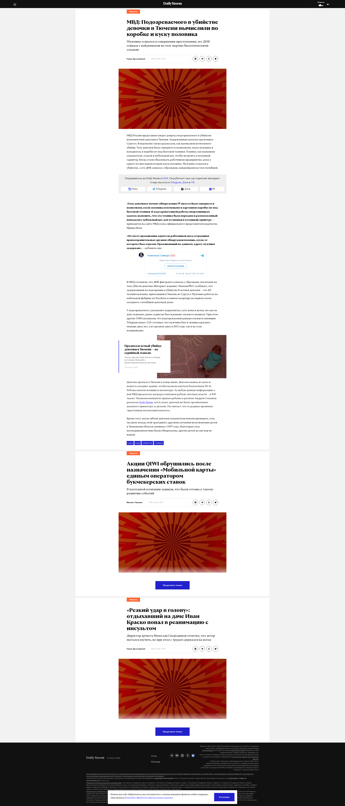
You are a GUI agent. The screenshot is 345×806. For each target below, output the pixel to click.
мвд (137, 443)
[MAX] (193, 755)
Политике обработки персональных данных (149, 798)
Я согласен (224, 797)
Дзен (185, 182)
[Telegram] (171, 755)
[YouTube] (177, 755)
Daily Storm (172, 3)
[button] (14, 4)
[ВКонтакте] (182, 755)
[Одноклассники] (188, 755)
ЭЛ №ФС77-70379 (238, 750)
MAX (165, 178)
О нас (154, 756)
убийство (147, 443)
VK (193, 182)
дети (130, 443)
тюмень (158, 443)
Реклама (155, 761)
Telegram (175, 182)
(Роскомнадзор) (208, 750)
